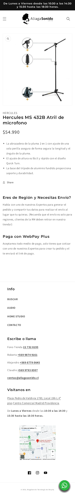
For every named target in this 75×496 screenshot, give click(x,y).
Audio (11, 307)
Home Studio (16, 316)
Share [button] (10, 182)
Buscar (12, 299)
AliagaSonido (32, 490)
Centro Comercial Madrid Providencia (36, 403)
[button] (5, 19)
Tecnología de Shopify (45, 490)
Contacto (14, 325)
